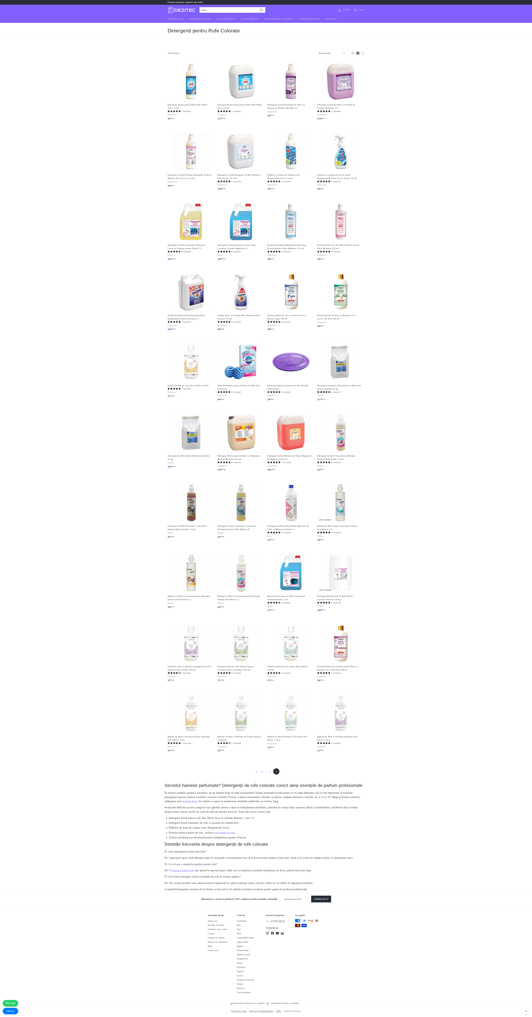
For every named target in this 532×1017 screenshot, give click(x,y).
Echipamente (250, 19)
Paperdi (240, 971)
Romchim (241, 967)
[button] (174, 111)
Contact (331, 19)
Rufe (239, 934)
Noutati (240, 984)
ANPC (278, 1011)
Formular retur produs (217, 929)
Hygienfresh (242, 959)
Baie (239, 925)
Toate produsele (244, 992)
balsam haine (190, 801)
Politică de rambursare (218, 942)
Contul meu (213, 950)
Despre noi (212, 921)
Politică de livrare (238, 1011)
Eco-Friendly (226, 19)
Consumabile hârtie (279, 19)
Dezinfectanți (243, 950)
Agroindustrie (309, 19)
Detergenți (176, 19)
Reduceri (241, 988)
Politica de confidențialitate (261, 1011)
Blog (210, 946)
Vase (239, 929)
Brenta (240, 963)
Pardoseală (241, 921)
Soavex (240, 976)
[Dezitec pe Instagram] (267, 933)
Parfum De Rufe (200, 19)
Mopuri (240, 946)
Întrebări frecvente (216, 925)
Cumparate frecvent (245, 980)
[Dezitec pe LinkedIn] (282, 933)
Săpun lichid (242, 942)
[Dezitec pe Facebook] (272, 933)
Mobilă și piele (243, 955)
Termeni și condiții (216, 938)
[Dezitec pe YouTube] (277, 933)
